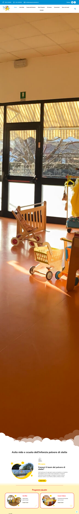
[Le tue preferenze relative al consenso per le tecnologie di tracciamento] (77, 512)
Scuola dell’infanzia (31, 7)
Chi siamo (49, 7)
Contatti (41, 10)
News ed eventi (65, 7)
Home (15, 7)
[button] (75, 8)
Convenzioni (56, 7)
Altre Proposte (41, 7)
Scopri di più (25, 502)
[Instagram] (75, 2)
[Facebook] (72, 2)
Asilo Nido (21, 7)
